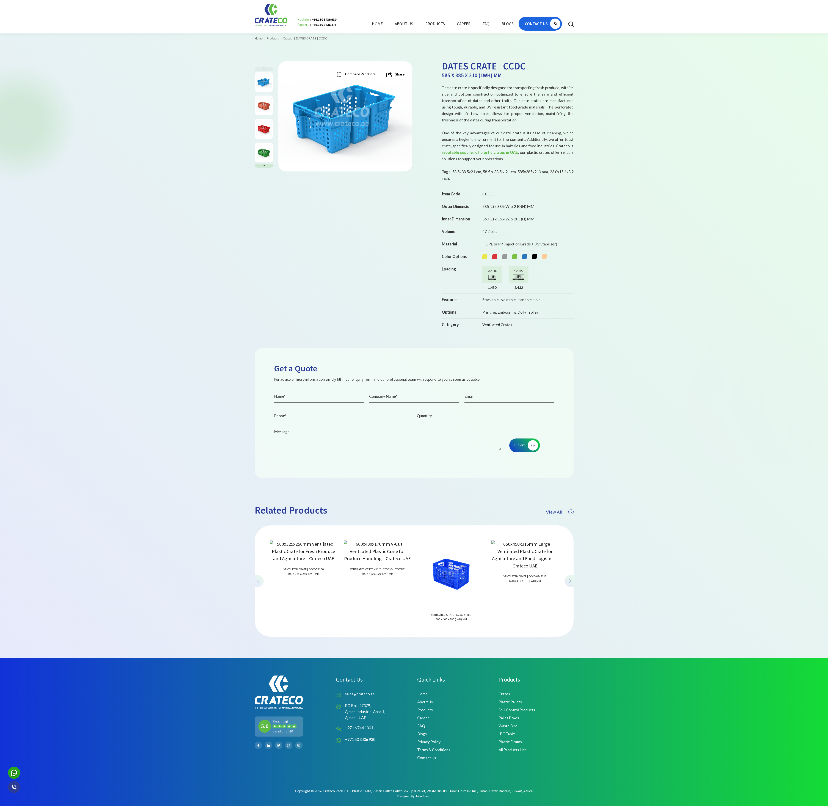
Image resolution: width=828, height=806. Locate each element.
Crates (287, 38)
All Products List (512, 749)
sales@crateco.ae (360, 693)
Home (377, 23)
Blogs (508, 23)
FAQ (486, 23)
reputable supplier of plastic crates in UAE (480, 152)
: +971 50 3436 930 (316, 19)
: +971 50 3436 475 (316, 24)
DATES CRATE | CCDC (311, 38)
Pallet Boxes (509, 717)
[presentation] (259, 581)
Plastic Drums (510, 741)
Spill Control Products (517, 709)
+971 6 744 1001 (359, 727)
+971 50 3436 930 (360, 739)
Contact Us (426, 757)
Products (273, 38)
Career (463, 23)
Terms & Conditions (433, 749)
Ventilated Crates (497, 324)
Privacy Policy (429, 741)
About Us (404, 23)
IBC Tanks (507, 733)
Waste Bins (508, 725)
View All (554, 511)
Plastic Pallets (510, 701)
